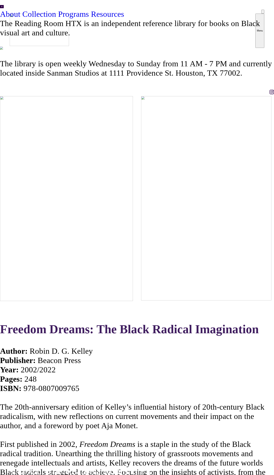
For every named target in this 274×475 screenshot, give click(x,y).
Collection (40, 14)
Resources (107, 14)
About (11, 14)
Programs (74, 14)
